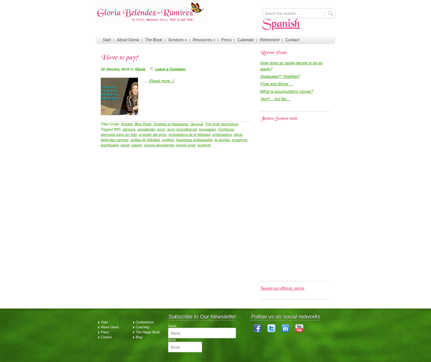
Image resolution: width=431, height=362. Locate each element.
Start (107, 40)
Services (177, 40)
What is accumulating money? (286, 91)
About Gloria (128, 40)
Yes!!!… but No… (275, 99)
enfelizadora (222, 134)
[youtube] (299, 331)
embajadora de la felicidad (189, 134)
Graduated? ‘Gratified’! (280, 76)
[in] (285, 331)
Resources (204, 40)
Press (226, 40)
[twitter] (271, 331)
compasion (207, 129)
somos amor (186, 144)
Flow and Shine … (276, 84)
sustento (204, 144)
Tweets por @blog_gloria (282, 288)
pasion (137, 144)
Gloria (140, 68)
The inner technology (221, 123)
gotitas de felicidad (145, 139)
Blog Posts (143, 123)
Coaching (142, 327)
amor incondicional (182, 129)
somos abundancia (159, 144)
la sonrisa (222, 139)
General (196, 123)
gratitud (168, 139)
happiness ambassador (194, 139)
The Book (153, 40)
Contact (292, 40)
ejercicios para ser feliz (119, 134)
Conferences (145, 322)
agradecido (146, 129)
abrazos (129, 129)
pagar (125, 144)
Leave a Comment (170, 68)
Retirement (269, 40)
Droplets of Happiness (170, 123)
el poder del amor (153, 134)
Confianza (226, 129)
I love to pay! (119, 58)
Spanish (281, 24)
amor (161, 129)
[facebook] (257, 331)
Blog (139, 337)
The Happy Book (148, 332)
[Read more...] (161, 81)
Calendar (245, 40)
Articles (127, 123)
